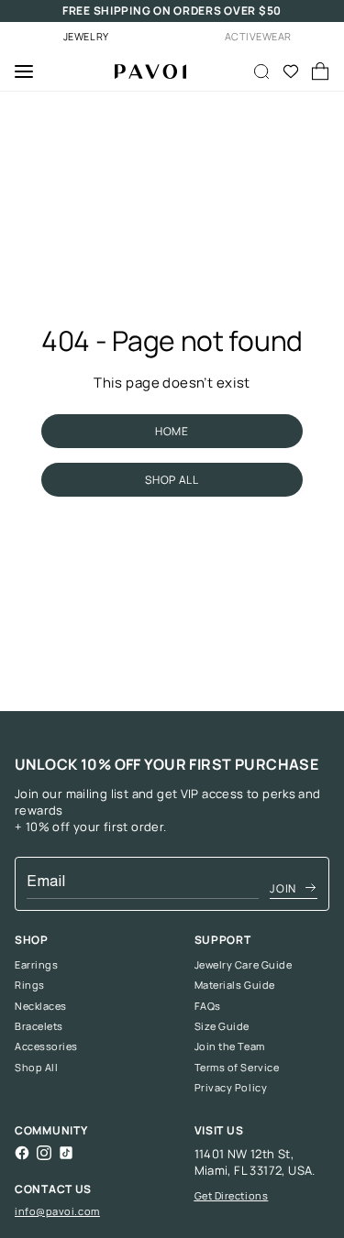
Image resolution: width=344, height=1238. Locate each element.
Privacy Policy (231, 1087)
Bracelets (39, 1026)
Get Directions (231, 1195)
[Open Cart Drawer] (320, 71)
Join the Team (229, 1046)
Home (172, 431)
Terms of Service (237, 1067)
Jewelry (86, 36)
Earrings (36, 965)
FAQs (207, 1006)
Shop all (172, 480)
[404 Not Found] (143, 71)
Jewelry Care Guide (243, 965)
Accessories (46, 1046)
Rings (30, 985)
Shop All (36, 1067)
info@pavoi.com (57, 1211)
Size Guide (222, 1026)
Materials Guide (234, 985)
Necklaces (41, 1006)
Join (283, 888)
